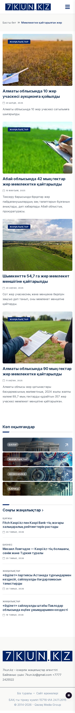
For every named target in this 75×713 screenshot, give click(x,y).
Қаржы (7, 518)
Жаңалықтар (19, 41)
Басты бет (9, 22)
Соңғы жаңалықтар (22, 510)
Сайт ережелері (47, 693)
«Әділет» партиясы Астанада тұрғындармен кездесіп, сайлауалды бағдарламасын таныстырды (37, 579)
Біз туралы (24, 693)
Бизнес (7, 544)
